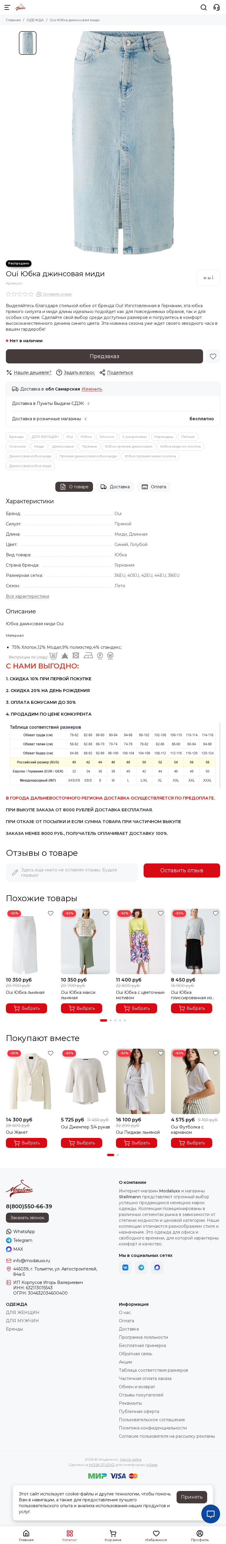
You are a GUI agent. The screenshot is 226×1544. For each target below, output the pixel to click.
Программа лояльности (143, 1337)
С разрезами (134, 436)
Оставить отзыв (181, 870)
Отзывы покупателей (141, 1395)
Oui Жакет (17, 1132)
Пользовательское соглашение (152, 1419)
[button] (103, 1020)
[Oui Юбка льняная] (30, 941)
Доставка (120, 486)
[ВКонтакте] (125, 1267)
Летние (188, 436)
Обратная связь (135, 1353)
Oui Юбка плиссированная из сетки (191, 995)
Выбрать (30, 1008)
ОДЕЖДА (35, 20)
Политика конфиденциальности (153, 1428)
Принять (192, 1497)
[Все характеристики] (27, 596)
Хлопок (107, 436)
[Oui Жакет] (30, 1081)
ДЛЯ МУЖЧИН (22, 1320)
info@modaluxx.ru (31, 1260)
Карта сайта (131, 1459)
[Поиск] (203, 7)
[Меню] (7, 7)
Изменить (92, 389)
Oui (70, 436)
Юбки (86, 436)
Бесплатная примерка (142, 1345)
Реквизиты (130, 1403)
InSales (151, 1464)
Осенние (17, 446)
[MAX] (157, 1267)
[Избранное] (213, 356)
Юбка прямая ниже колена (150, 456)
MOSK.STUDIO (101, 1464)
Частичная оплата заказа (145, 1378)
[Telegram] (141, 1267)
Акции (125, 1362)
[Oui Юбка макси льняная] (85, 941)
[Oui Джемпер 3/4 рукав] (85, 1081)
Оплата (158, 486)
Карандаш (163, 436)
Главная (13, 20)
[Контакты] (216, 7)
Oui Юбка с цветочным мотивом (140, 995)
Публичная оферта (139, 1411)
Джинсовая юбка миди (30, 456)
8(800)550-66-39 (29, 1206)
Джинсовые (63, 446)
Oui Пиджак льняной (138, 1132)
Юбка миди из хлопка (180, 446)
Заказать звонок (27, 1217)
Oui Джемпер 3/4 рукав (85, 1127)
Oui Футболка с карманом (187, 1129)
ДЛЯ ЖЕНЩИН (45, 436)
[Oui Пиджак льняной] (140, 1081)
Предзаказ (104, 356)
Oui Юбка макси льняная (78, 995)
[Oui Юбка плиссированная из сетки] (195, 941)
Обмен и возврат (137, 1386)
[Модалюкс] (20, 7)
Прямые (89, 446)
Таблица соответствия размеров (153, 1370)
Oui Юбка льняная (25, 992)
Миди (39, 446)
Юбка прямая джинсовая (128, 446)
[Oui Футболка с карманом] (195, 1081)
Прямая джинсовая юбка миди (88, 456)
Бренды (16, 436)
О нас (125, 1312)
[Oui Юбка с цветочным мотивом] (140, 941)
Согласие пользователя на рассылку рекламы (167, 1436)
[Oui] (208, 277)
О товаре (79, 486)
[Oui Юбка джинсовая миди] (123, 142)
